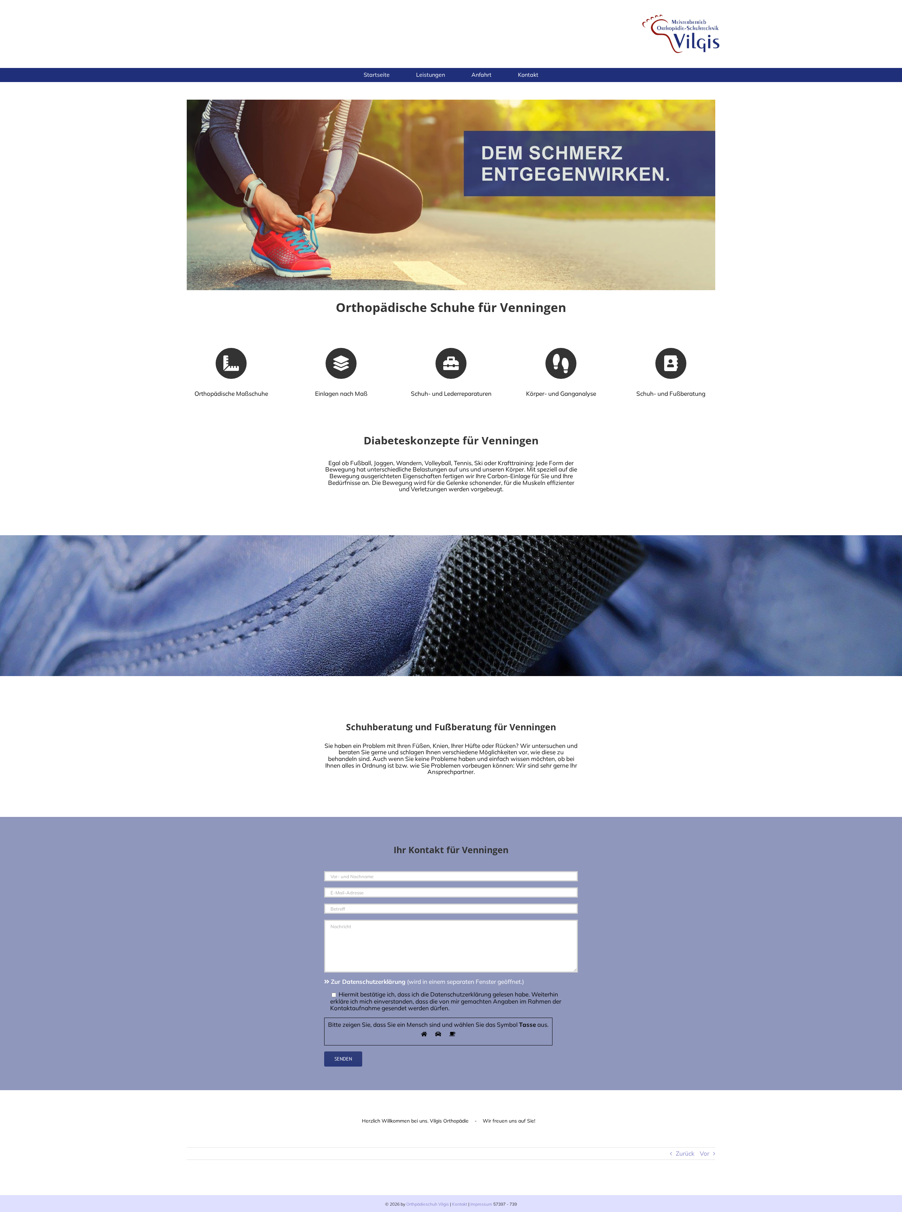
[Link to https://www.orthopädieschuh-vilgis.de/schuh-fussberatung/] (670, 363)
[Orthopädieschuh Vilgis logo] (682, 13)
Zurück (685, 1153)
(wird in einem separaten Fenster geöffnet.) (427, 981)
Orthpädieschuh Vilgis (427, 1204)
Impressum (481, 1204)
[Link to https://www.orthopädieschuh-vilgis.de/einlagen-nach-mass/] (341, 363)
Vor (704, 1153)
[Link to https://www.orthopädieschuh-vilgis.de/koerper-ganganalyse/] (560, 363)
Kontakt (459, 1204)
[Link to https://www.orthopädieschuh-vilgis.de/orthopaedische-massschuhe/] (231, 363)
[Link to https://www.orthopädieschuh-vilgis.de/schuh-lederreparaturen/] (451, 363)
